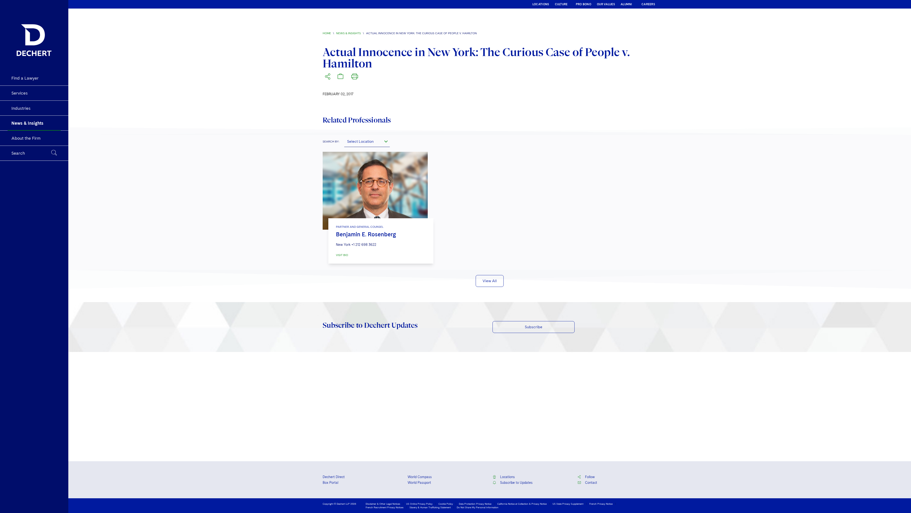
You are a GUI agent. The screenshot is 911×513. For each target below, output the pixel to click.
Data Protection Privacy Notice (475, 503)
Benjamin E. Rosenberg (366, 234)
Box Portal (330, 482)
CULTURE (561, 4)
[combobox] (367, 141)
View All (490, 281)
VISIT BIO (342, 255)
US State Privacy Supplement (568, 503)
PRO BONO (583, 4)
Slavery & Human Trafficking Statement (430, 507)
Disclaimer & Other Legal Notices (383, 503)
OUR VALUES (606, 4)
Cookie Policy (445, 503)
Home (327, 33)
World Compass (420, 477)
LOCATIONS (540, 4)
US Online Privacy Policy (419, 503)
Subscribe (533, 327)
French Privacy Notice (601, 503)
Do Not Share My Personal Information (477, 507)
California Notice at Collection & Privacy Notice (522, 503)
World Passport (419, 482)
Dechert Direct (334, 477)
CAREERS (648, 4)
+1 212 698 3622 (363, 245)
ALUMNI (626, 4)
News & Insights (348, 33)
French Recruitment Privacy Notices (385, 507)
